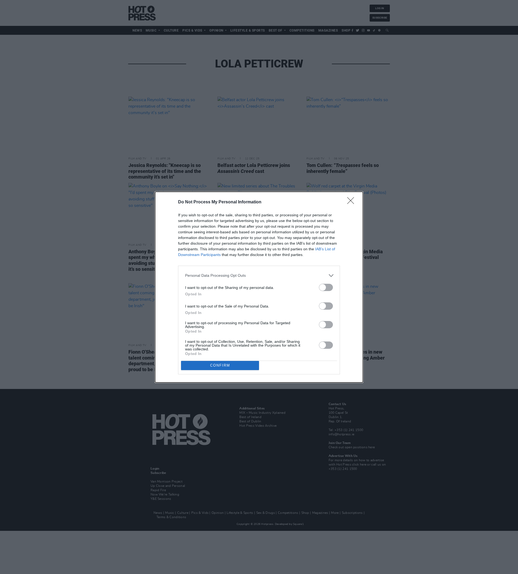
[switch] (326, 287)
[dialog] (259, 287)
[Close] (352, 202)
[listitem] (259, 275)
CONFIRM (220, 365)
